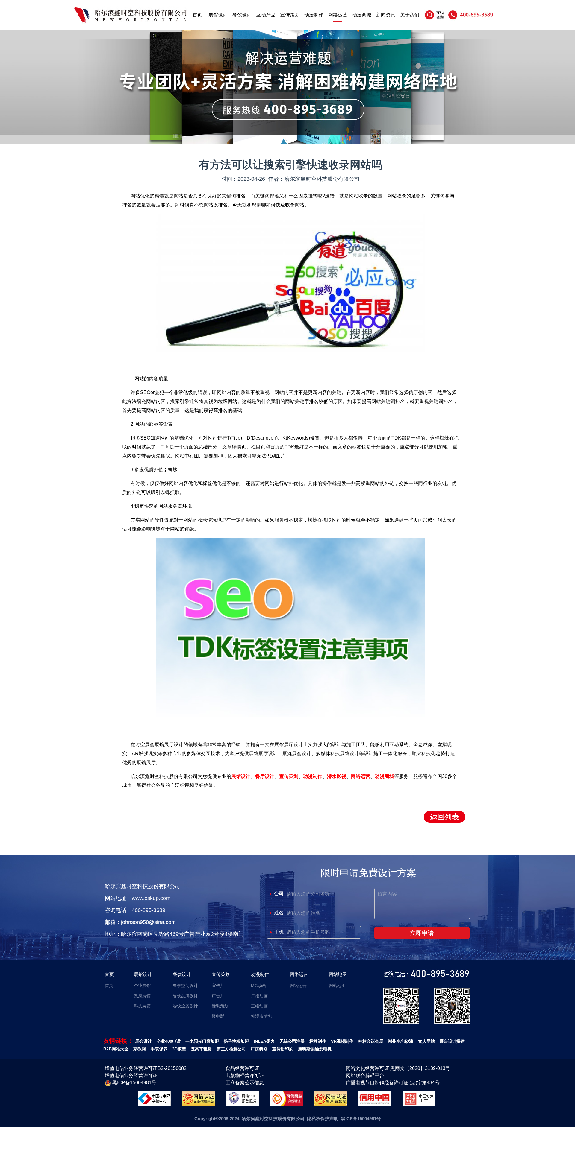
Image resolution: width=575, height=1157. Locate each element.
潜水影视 (336, 776)
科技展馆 (142, 1006)
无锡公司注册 (292, 1041)
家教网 (139, 1049)
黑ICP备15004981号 (134, 1082)
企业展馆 (142, 985)
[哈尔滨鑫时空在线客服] (435, 19)
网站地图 (338, 974)
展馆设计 (218, 14)
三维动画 (259, 1006)
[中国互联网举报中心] (154, 1104)
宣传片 (218, 985)
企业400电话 (169, 1041)
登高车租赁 (201, 1049)
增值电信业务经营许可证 (131, 1075)
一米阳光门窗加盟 (202, 1041)
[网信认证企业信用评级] (198, 1104)
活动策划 (220, 1006)
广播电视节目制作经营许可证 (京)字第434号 (393, 1082)
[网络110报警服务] (242, 1104)
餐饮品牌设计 (185, 995)
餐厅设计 (264, 776)
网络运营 (337, 14)
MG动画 (258, 985)
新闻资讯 (385, 14)
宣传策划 (289, 14)
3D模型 (179, 1049)
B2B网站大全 (115, 1049)
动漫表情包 (261, 1016)
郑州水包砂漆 (400, 1041)
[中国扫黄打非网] (418, 1104)
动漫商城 (361, 14)
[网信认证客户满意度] (330, 1104)
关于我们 (409, 14)
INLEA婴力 (264, 1041)
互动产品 (266, 14)
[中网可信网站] (286, 1104)
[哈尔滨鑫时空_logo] (130, 22)
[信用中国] (374, 1104)
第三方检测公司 (231, 1049)
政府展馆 (142, 995)
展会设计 (143, 1041)
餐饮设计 (242, 14)
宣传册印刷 (282, 1049)
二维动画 (259, 995)
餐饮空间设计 (185, 985)
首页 (197, 14)
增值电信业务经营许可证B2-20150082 (146, 1068)
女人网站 (426, 1041)
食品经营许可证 (242, 1068)
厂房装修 (259, 1049)
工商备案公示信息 (245, 1082)
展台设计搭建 (452, 1041)
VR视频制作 (342, 1041)
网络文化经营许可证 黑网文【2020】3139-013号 (398, 1068)
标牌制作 (317, 1041)
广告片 (218, 995)
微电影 (218, 1016)
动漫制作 (313, 14)
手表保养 (159, 1049)
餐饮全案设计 (185, 1006)
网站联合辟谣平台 (365, 1075)
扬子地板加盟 (236, 1041)
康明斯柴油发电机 (315, 1049)
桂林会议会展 (370, 1041)
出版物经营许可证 (245, 1075)
